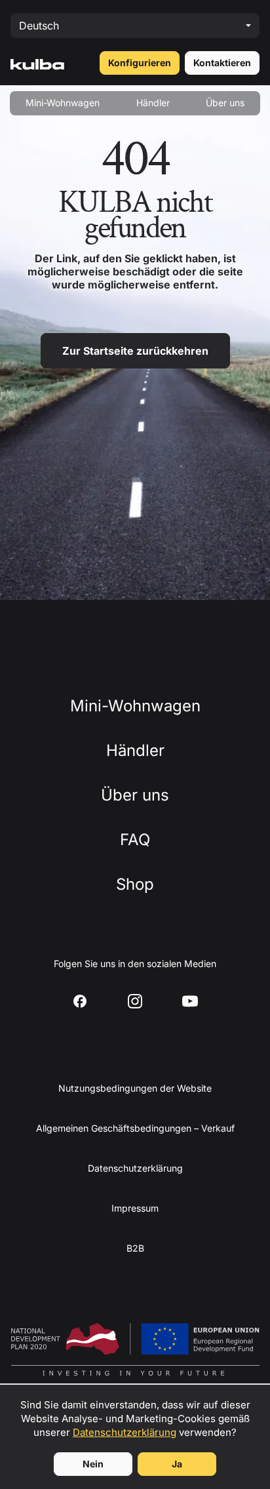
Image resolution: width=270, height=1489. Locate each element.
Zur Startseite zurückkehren (135, 350)
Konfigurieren (139, 62)
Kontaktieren (222, 62)
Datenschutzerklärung (124, 1432)
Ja (177, 1463)
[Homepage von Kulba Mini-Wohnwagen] (37, 63)
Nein (93, 1463)
